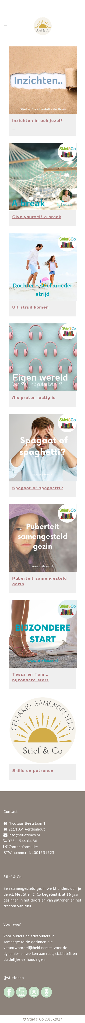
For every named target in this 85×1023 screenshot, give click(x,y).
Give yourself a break (36, 217)
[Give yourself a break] (43, 176)
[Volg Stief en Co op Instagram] (34, 991)
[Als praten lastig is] (43, 357)
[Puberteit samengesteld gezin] (43, 538)
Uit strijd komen (30, 307)
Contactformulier (23, 846)
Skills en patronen (32, 770)
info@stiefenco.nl (24, 835)
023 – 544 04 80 (22, 840)
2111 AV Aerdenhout (26, 829)
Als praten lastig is (34, 397)
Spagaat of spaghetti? (37, 488)
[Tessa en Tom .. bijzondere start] (43, 634)
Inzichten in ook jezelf (37, 120)
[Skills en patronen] (43, 730)
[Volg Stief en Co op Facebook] (9, 991)
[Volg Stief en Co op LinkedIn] (21, 991)
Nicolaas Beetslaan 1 (27, 823)
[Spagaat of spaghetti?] (43, 447)
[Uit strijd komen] (43, 267)
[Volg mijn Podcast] (46, 991)
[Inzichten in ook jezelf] (43, 80)
